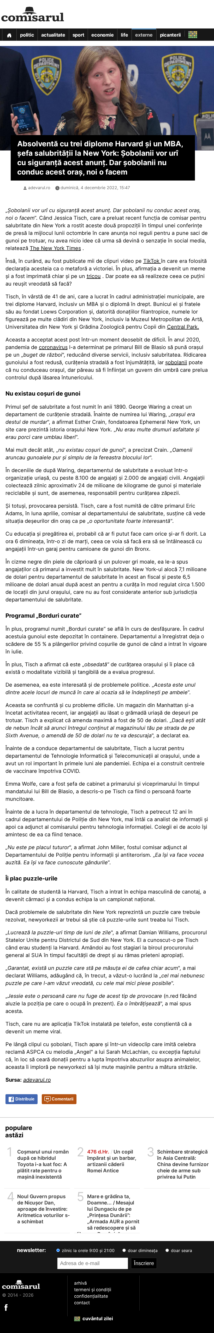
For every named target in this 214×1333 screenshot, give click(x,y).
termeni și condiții (92, 1289)
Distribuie (24, 1099)
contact (82, 1302)
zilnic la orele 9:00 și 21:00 (88, 1250)
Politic (27, 35)
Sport (78, 35)
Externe (143, 35)
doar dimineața (142, 1250)
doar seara (181, 1250)
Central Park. (183, 327)
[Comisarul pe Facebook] (6, 1307)
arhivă (80, 1283)
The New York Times (55, 248)
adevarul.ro (39, 187)
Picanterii (170, 35)
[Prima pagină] (9, 34)
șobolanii (176, 362)
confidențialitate (91, 1296)
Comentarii (62, 1099)
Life (124, 35)
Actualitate (53, 35)
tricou (94, 276)
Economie (102, 35)
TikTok (152, 261)
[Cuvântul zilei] (188, 33)
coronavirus (53, 347)
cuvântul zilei (97, 1318)
